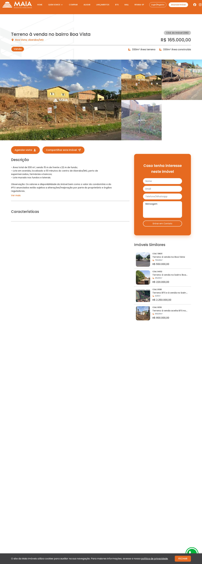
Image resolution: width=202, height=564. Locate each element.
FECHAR (182, 558)
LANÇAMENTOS (102, 4)
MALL (127, 4)
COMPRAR (73, 4)
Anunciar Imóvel (178, 4)
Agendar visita (23, 150)
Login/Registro (157, 4)
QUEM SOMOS (54, 4)
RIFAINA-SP (139, 4)
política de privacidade (154, 558)
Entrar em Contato (162, 223)
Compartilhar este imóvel (61, 150)
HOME (39, 4)
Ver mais (16, 195)
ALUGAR (87, 4)
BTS (117, 4)
